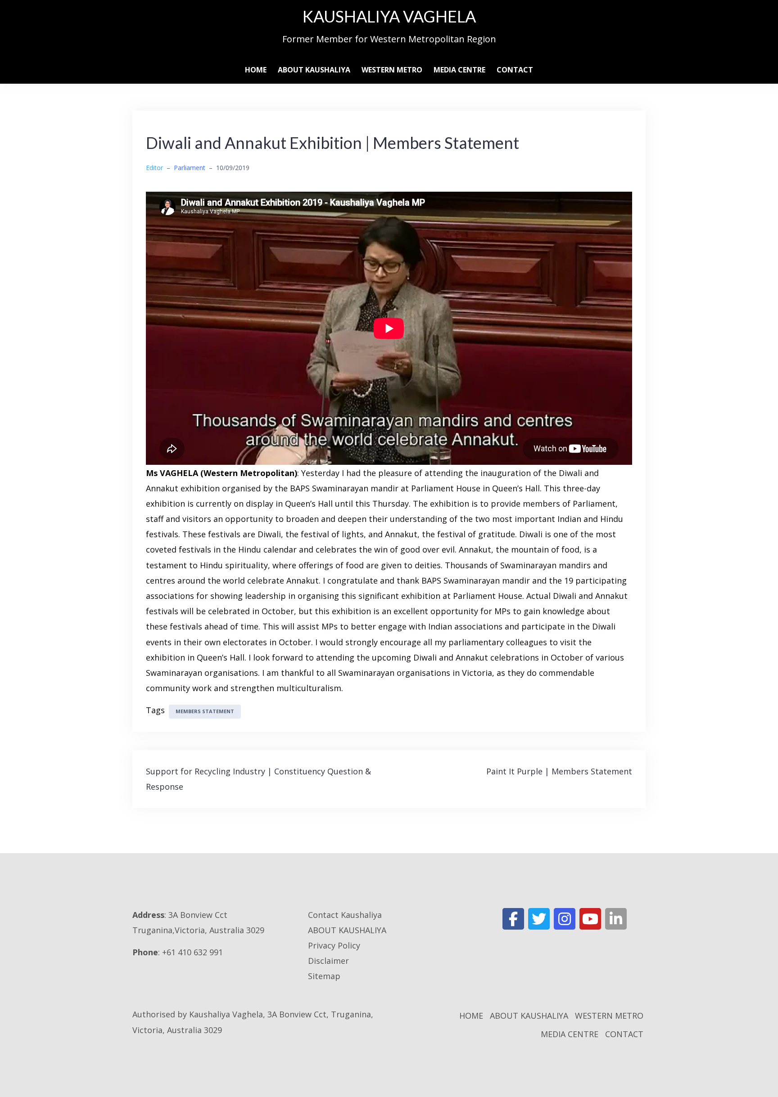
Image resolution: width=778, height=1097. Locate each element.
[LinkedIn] (616, 919)
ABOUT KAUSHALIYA (314, 70)
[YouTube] (590, 919)
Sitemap (324, 976)
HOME (256, 70)
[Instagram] (564, 919)
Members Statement (205, 711)
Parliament (189, 167)
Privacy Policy (334, 945)
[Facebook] (513, 919)
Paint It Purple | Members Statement (559, 771)
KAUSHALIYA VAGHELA (389, 16)
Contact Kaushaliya (345, 914)
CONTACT (515, 70)
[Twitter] (539, 919)
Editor (154, 167)
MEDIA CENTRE (459, 70)
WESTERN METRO (392, 70)
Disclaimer (328, 960)
